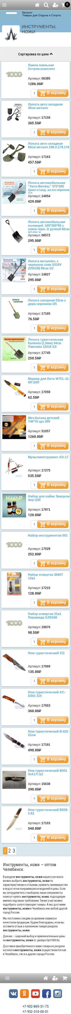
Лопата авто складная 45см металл (45, 106)
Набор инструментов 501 (48, 535)
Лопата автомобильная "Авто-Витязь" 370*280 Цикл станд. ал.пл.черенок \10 (48, 188)
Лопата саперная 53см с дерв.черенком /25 (47, 302)
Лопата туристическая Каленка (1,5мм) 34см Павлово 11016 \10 (45, 343)
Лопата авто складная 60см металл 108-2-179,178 (48, 145)
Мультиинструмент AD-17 (48, 457)
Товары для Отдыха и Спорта (41, 15)
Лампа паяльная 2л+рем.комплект (41, 67)
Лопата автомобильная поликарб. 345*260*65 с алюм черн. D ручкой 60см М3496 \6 (48, 227)
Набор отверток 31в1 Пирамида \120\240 (44, 615)
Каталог (27, 12)
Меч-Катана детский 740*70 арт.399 (43, 419)
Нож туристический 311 (46, 653)
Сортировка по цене (34, 54)
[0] (64, 5)
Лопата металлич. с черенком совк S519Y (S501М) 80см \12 (45, 264)
